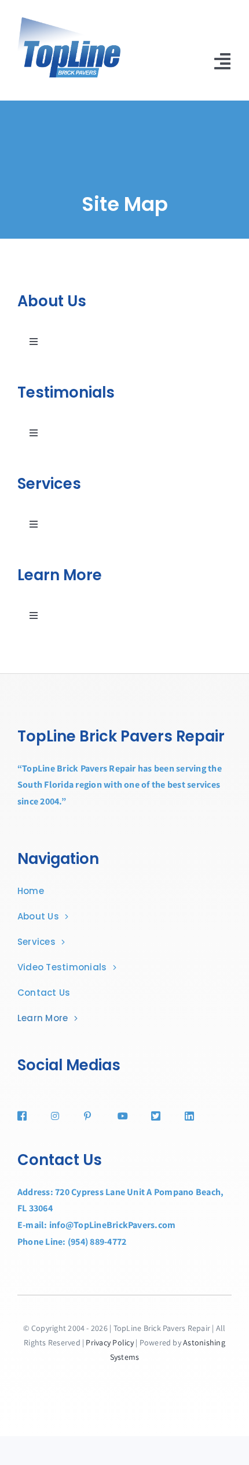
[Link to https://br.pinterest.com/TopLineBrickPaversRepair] (94, 1116)
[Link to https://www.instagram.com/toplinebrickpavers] (61, 1116)
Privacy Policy (109, 1342)
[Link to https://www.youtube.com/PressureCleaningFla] (128, 1116)
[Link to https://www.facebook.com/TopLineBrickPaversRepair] (27, 1116)
